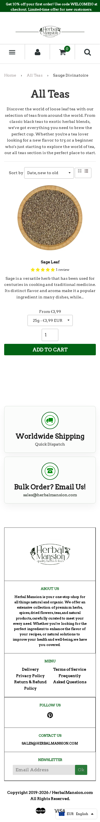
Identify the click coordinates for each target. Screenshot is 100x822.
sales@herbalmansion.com (50, 495)
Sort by (16, 173)
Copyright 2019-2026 (28, 792)
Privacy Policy (30, 675)
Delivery (30, 669)
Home (10, 75)
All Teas (34, 75)
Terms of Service (69, 669)
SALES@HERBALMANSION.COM (50, 743)
